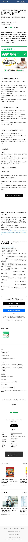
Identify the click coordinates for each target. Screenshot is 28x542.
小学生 (3, 364)
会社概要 (5, 528)
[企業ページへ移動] (14, 412)
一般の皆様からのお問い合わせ (14, 537)
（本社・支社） (9, 376)
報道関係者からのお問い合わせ (14, 531)
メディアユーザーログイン (14, 303)
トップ (3, 399)
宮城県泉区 (3, 376)
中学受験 (20, 364)
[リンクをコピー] (17, 27)
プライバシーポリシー (14, 528)
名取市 (3, 370)
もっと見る (24, 463)
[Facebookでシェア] (8, 27)
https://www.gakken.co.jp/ (7, 246)
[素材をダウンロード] (15, 27)
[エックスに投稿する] (6, 27)
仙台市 (8, 367)
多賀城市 (15, 367)
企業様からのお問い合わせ (14, 534)
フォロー (14, 425)
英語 (8, 364)
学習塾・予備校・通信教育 (8, 358)
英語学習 (14, 364)
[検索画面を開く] (26, 1)
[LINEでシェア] (11, 27)
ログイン (18, 1)
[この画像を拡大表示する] (6, 334)
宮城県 (3, 367)
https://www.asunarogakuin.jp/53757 (9, 381)
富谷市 (20, 367)
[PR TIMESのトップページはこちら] (5, 1)
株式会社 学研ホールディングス (21, 399)
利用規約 (22, 528)
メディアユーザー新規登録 (14, 310)
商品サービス (5, 352)
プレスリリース (9, 399)
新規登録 (22, 1)
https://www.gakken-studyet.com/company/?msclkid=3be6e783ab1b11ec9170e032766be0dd (14, 232)
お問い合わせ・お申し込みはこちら (14, 195)
